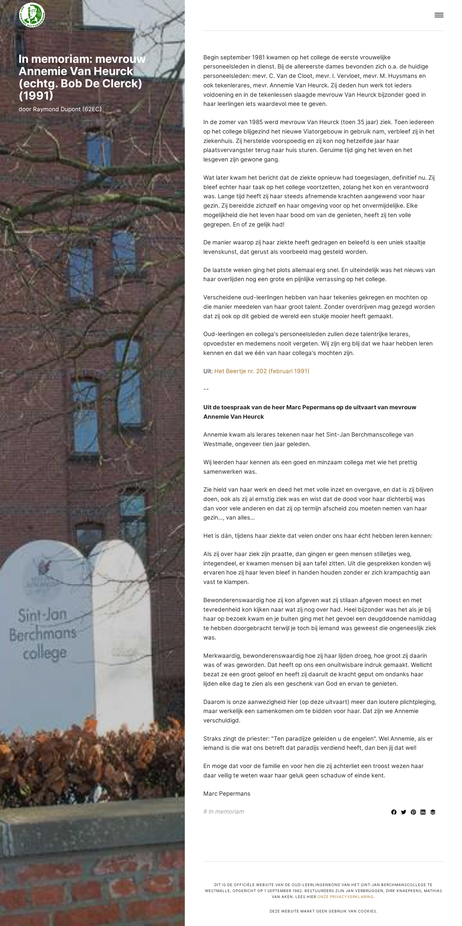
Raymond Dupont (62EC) (67, 109)
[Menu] (439, 15)
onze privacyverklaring (345, 897)
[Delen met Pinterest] (414, 812)
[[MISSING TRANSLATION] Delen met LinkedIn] (424, 812)
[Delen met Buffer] (433, 812)
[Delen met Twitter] (405, 812)
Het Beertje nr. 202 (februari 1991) (262, 371)
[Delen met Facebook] (395, 812)
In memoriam (226, 811)
